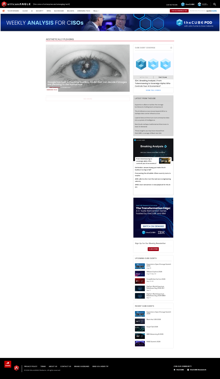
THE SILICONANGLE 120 (179, 11)
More (95, 11)
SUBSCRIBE (153, 249)
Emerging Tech (83, 11)
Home (4, 9)
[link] (88, 69)
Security (39, 11)
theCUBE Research (198, 370)
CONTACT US (65, 366)
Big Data (70, 11)
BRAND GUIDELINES (81, 366)
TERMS (43, 366)
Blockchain (59, 11)
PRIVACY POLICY (30, 366)
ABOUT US (53, 366)
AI (32, 11)
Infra (49, 11)
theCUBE (180, 370)
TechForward (13, 11)
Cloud (25, 11)
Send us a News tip (100, 366)
